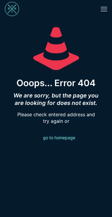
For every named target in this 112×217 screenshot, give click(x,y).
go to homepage (59, 137)
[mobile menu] (104, 9)
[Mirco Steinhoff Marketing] (11, 8)
